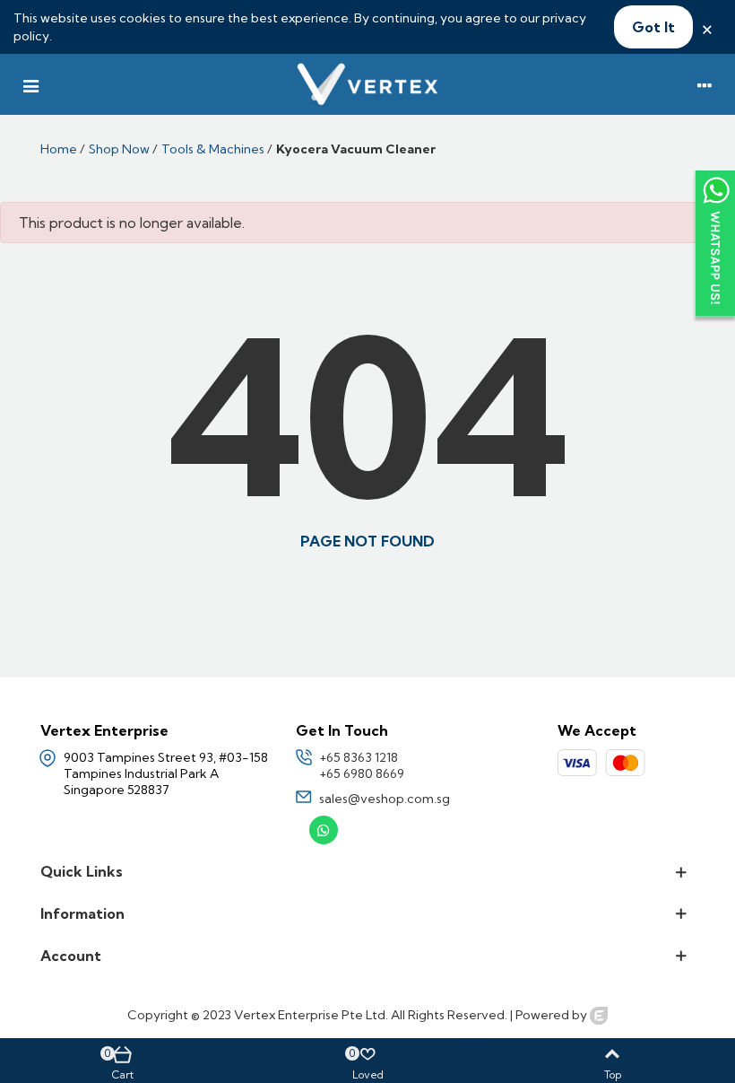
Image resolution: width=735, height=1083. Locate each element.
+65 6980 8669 (361, 773)
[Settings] (704, 84)
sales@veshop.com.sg (384, 798)
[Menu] (30, 84)
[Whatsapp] (323, 830)
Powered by (552, 1015)
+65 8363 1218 (358, 757)
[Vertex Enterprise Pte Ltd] (367, 84)
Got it (653, 27)
